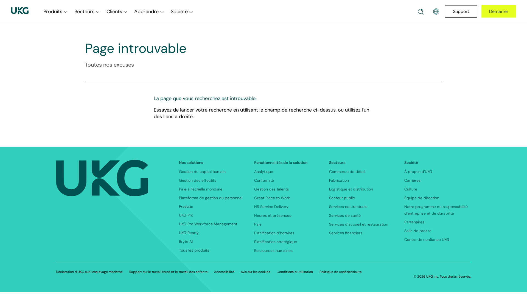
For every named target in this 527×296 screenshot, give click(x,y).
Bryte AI (186, 241)
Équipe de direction (421, 197)
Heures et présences (272, 215)
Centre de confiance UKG (426, 239)
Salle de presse (417, 230)
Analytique (263, 171)
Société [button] (179, 11)
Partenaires (414, 222)
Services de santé (345, 215)
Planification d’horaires (274, 232)
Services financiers (345, 232)
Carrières (412, 180)
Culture (410, 189)
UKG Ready (189, 232)
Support (461, 11)
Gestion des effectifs (197, 180)
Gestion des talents (271, 189)
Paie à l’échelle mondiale (200, 189)
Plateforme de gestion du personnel (210, 197)
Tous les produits (194, 250)
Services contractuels (348, 206)
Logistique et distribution (351, 189)
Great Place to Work (272, 197)
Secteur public (342, 197)
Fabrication (339, 180)
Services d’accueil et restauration (358, 224)
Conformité (264, 180)
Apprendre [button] (146, 11)
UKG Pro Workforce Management (208, 223)
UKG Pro (186, 215)
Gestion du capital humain (202, 171)
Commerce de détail (347, 171)
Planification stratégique (275, 241)
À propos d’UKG (418, 171)
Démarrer (498, 11)
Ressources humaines (273, 250)
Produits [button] (52, 11)
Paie (258, 224)
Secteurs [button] (84, 11)
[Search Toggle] (420, 11)
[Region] (436, 11)
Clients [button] (114, 11)
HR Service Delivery (271, 206)
